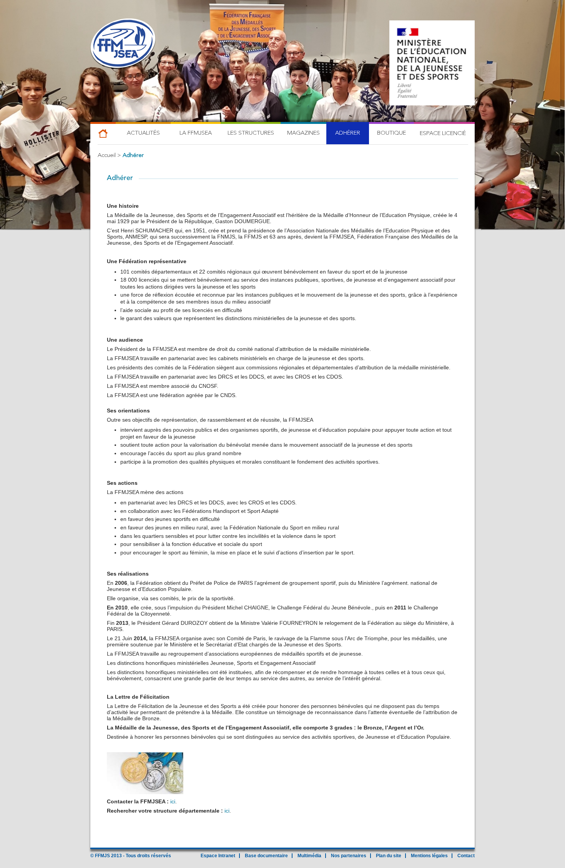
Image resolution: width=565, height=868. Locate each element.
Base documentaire (266, 855)
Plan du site (388, 855)
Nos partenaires (348, 855)
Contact (466, 855)
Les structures (251, 133)
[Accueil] (123, 44)
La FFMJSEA (195, 133)
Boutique (391, 133)
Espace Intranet (218, 855)
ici (172, 801)
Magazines (303, 133)
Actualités (143, 133)
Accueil (107, 156)
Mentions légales (429, 855)
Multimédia (309, 855)
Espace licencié (443, 134)
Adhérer (347, 133)
